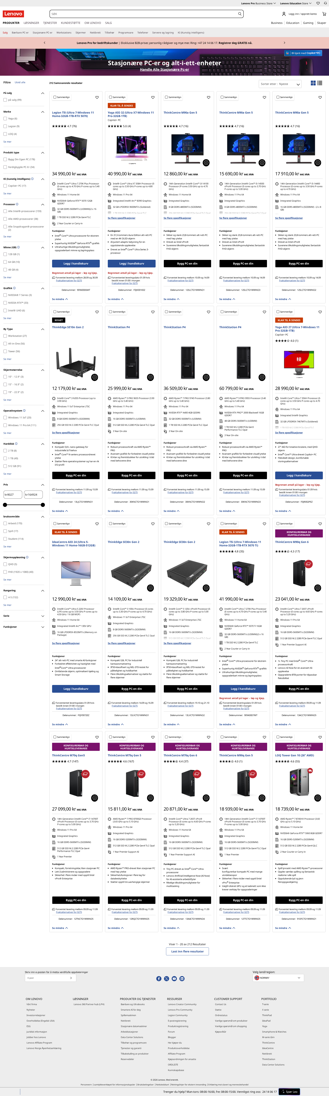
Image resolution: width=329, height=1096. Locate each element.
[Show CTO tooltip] (206, 162)
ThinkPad (267, 1015)
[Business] (284, 23)
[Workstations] (73, 33)
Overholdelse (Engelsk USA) (40, 1020)
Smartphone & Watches (274, 1031)
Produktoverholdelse (179, 1048)
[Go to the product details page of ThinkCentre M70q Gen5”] (76, 783)
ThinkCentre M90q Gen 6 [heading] (292, 542)
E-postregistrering (177, 1020)
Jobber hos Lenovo (36, 1037)
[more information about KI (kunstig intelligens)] (32, 179)
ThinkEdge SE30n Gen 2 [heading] (123, 542)
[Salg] (9, 33)
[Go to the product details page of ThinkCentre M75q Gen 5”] (131, 783)
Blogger (172, 1037)
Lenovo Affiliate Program (39, 1042)
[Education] (300, 23)
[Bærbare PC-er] (30, 33)
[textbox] (279, 977)
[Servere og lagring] (175, 33)
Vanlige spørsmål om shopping (231, 1026)
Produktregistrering (178, 1026)
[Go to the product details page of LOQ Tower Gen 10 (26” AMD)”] (299, 783)
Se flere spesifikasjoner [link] (121, 218)
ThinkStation (268, 1059)
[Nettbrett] (102, 33)
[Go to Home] (13, 13)
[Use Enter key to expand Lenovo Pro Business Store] (274, 3)
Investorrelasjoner (36, 1015)
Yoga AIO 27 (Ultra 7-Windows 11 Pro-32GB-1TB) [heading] (297, 328)
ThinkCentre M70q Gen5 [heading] (68, 755)
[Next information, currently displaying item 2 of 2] (284, 43)
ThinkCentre (268, 1042)
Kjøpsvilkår (220, 1031)
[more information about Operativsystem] (24, 410)
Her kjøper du (175, 1042)
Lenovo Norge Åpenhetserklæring (44, 1048)
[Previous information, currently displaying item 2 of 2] (44, 43)
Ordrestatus (221, 1015)
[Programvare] (135, 33)
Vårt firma (32, 1004)
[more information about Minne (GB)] (18, 247)
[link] (325, 4)
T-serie (265, 1004)
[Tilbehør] (116, 33)
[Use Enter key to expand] (319, 14)
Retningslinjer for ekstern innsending (188, 1084)
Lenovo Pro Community (180, 1009)
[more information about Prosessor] (16, 204)
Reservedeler (127, 1059)
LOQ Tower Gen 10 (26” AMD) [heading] (294, 755)
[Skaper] (327, 23)
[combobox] (143, 14)
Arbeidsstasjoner (129, 1031)
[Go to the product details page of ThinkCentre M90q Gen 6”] (299, 573)
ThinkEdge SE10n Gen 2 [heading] (68, 327)
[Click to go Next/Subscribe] (71, 978)
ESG (29, 1026)
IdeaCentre (267, 1048)
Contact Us (220, 1004)
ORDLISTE (173, 1064)
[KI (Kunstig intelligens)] (205, 33)
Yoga (264, 1026)
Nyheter (31, 1009)
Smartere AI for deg (131, 1009)
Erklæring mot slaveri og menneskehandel (228, 1084)
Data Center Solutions (132, 1037)
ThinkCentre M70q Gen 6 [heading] (180, 755)
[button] (318, 3)
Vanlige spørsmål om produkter (231, 1020)
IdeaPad (266, 1020)
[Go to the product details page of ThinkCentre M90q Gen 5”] (243, 783)
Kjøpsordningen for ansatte (182, 1059)
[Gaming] (314, 23)
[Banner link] (164, 43)
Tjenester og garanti (131, 1048)
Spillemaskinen (128, 1015)
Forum (171, 1031)
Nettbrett (126, 1020)
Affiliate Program (176, 1053)
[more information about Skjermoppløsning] (26, 557)
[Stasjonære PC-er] (54, 33)
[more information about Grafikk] (14, 288)
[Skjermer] (87, 33)
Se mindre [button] (58, 299)
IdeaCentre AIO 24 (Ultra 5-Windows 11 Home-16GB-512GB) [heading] (73, 543)
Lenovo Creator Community (182, 1004)
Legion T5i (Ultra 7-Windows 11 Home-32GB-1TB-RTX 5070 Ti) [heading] (240, 543)
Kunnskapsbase (176, 1070)
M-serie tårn (268, 1037)
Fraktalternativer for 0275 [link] (69, 280)
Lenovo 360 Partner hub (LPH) (89, 1004)
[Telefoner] (150, 33)
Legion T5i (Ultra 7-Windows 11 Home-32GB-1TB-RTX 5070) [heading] (73, 114)
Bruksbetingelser (145, 1084)
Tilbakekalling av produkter (135, 1053)
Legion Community (178, 1015)
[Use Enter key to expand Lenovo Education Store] (310, 3)
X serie (265, 1009)
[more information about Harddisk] (15, 443)
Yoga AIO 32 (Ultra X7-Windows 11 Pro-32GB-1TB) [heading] (131, 114)
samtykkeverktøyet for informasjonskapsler (114, 1084)
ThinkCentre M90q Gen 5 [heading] (236, 755)
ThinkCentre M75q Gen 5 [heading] (124, 755)
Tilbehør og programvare (134, 1042)
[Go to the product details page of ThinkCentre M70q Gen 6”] (187, 783)
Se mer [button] (7, 141)
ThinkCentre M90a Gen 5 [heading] (180, 112)
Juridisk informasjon (37, 1031)
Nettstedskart (162, 1084)
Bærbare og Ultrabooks (133, 1004)
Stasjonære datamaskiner (134, 1026)
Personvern (86, 1084)
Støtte (218, 1009)
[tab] (313, 83)
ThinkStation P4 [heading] (119, 327)
